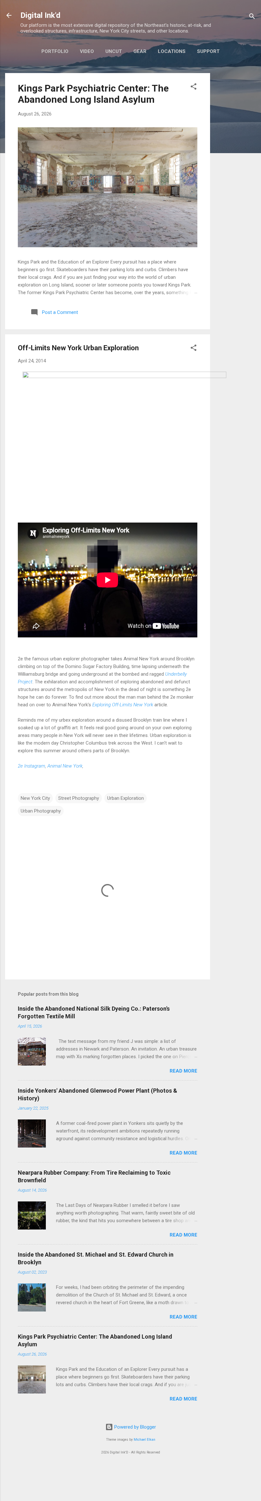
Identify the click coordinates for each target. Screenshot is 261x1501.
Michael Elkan (144, 1440)
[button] (193, 88)
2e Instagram (31, 766)
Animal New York (64, 766)
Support (208, 51)
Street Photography (78, 798)
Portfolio (54, 51)
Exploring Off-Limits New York (122, 705)
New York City (35, 798)
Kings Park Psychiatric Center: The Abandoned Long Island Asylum (93, 94)
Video (87, 51)
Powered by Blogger (134, 1427)
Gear (139, 51)
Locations (172, 51)
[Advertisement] (235, 168)
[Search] (252, 17)
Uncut (113, 51)
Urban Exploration (125, 798)
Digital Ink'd (40, 15)
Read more (183, 1071)
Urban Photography (41, 811)
